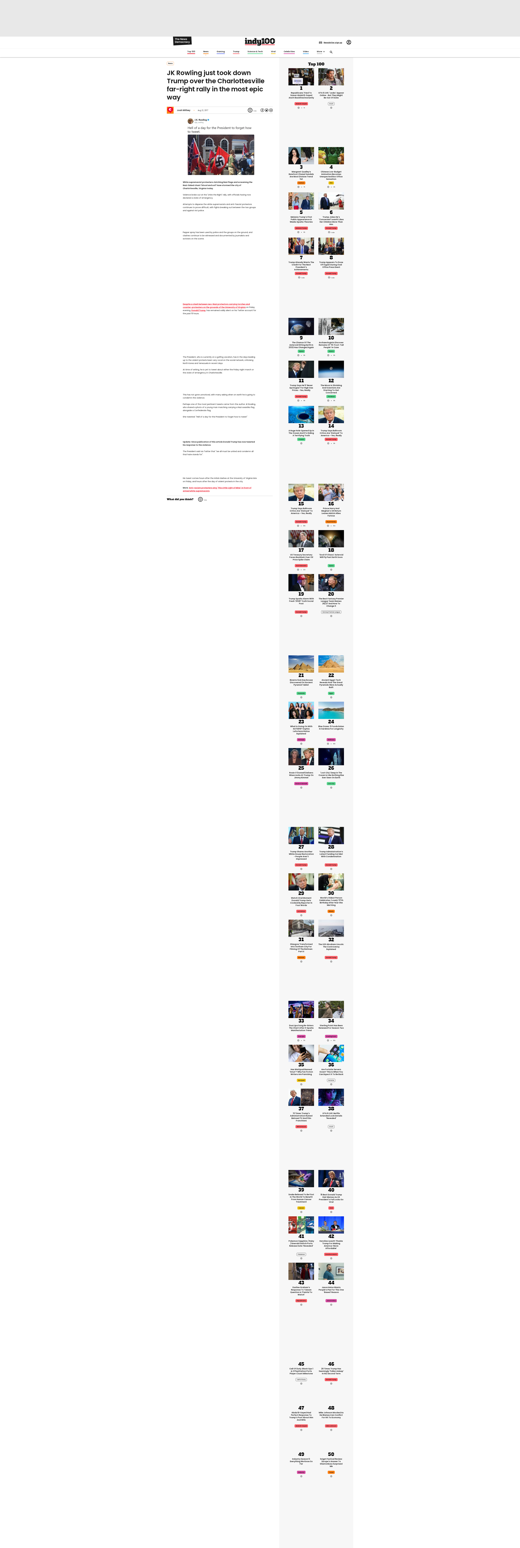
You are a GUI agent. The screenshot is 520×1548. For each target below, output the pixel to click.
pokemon (301, 1254)
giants (331, 351)
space (331, 566)
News (206, 51)
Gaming (221, 51)
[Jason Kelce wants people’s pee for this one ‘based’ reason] (331, 1271)
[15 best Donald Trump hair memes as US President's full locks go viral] (331, 1178)
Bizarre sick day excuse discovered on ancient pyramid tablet (301, 682)
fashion (301, 183)
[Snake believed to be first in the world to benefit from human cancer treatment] (301, 1178)
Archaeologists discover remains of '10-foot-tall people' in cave (331, 345)
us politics (301, 911)
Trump (236, 51)
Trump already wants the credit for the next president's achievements (301, 266)
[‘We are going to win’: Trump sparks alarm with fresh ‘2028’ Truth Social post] (301, 582)
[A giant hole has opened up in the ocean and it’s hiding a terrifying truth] (301, 414)
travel (331, 1472)
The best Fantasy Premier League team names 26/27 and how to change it (331, 602)
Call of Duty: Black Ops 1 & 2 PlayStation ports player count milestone (301, 1371)
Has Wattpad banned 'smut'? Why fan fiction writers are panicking (301, 1072)
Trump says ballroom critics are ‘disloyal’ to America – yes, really (331, 433)
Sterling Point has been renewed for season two (331, 1026)
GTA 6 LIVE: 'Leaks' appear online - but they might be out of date (331, 95)
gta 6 (331, 104)
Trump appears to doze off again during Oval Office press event (331, 264)
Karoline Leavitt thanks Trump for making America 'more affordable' (331, 1245)
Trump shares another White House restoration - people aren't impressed (301, 855)
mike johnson (331, 1426)
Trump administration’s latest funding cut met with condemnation (331, 854)
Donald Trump (198, 310)
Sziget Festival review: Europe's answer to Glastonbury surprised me (331, 1462)
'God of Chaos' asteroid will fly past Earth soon (331, 556)
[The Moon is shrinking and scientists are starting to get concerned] (331, 368)
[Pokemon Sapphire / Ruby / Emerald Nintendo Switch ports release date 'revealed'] (301, 1224)
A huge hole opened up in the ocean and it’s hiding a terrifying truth (301, 433)
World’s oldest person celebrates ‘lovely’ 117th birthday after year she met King (331, 901)
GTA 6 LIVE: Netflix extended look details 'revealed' (331, 1115)
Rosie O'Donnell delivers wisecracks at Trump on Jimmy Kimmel (301, 775)
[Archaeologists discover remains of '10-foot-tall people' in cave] (331, 326)
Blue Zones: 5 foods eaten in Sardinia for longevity (331, 727)
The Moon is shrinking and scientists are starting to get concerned (331, 389)
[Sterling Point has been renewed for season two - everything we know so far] (331, 1009)
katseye (301, 740)
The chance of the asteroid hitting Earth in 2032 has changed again (301, 345)
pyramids (301, 693)
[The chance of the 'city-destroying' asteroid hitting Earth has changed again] (301, 326)
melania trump (301, 228)
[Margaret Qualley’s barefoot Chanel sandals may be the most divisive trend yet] (301, 155)
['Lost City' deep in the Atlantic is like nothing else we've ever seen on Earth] (331, 756)
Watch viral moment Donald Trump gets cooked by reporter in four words (301, 901)
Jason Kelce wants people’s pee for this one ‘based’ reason (331, 1289)
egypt (331, 693)
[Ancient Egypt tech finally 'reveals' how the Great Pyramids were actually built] (331, 663)
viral (331, 1208)
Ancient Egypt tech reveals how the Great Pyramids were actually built (331, 684)
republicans (301, 1301)
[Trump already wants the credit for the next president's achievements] (301, 245)
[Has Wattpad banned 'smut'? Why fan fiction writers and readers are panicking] (301, 1053)
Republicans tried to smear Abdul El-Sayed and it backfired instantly (301, 95)
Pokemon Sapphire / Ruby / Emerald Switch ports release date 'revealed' (301, 1243)
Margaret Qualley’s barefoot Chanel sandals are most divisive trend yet (301, 175)
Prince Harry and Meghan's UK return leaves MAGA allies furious (331, 512)
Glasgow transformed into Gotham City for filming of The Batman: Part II (301, 948)
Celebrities (289, 51)
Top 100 (191, 51)
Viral (273, 51)
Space (301, 351)
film (331, 183)
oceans (301, 439)
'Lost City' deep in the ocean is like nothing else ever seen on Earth (331, 775)
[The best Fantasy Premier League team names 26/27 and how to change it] (331, 582)
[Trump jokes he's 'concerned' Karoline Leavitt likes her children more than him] (331, 200)
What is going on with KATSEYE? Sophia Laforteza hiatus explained (301, 730)
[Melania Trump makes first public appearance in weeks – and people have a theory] (301, 200)
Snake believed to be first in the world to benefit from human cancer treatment (301, 1198)
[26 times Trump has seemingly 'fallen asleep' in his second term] (331, 1352)
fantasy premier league (331, 612)
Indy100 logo (260, 42)
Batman (301, 958)
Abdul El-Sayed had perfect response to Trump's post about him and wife (301, 1416)
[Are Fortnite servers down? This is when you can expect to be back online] (331, 1053)
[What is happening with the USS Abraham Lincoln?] (331, 927)
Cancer (301, 1208)
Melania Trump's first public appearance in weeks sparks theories (301, 219)
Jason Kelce (331, 1301)
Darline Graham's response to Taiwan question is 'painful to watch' (301, 1291)
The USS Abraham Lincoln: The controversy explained (331, 946)
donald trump (331, 228)
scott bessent (301, 566)
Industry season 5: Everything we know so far (301, 1461)
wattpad (301, 1080)
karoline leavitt (331, 1254)
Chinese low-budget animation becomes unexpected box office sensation (331, 175)
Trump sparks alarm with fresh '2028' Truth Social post (301, 601)
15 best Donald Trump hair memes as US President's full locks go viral (331, 1198)
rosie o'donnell (301, 784)
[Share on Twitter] (266, 110)
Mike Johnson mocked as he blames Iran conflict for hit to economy (331, 1415)
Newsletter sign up (333, 42)
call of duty (301, 1380)
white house (301, 1127)
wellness (331, 740)
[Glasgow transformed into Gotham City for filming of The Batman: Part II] (301, 928)
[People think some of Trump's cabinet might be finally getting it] (331, 1523)
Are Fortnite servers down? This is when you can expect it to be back (331, 1072)
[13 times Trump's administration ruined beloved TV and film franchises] (301, 1096)
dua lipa (301, 1036)
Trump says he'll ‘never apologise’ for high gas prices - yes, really (301, 387)
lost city (331, 784)
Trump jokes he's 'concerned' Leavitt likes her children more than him (331, 221)
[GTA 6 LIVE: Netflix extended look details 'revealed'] (331, 1096)
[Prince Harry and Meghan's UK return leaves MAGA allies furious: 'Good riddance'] (331, 492)
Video (306, 51)
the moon (331, 397)
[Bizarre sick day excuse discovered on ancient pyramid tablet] (301, 663)
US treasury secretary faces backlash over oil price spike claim (301, 557)
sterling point (331, 1036)
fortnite (331, 1080)
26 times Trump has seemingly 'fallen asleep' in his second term (331, 1371)
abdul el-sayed (301, 104)
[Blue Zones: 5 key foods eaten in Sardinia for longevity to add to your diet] (331, 710)
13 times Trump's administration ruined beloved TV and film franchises (301, 1117)
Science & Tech (255, 51)
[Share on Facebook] (262, 110)
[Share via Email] (271, 110)
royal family (331, 522)
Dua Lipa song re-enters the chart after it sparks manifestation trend (301, 1028)
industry (301, 1472)
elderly (331, 911)
